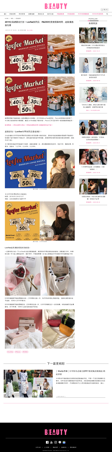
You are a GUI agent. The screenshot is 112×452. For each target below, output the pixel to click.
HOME (6, 18)
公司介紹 (38, 447)
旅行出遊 (50, 14)
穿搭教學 (18, 18)
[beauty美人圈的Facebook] (48, 442)
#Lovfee (10, 352)
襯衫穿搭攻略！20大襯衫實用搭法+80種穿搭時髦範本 (93, 47)
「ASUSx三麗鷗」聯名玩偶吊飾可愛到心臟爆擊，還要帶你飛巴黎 (93, 106)
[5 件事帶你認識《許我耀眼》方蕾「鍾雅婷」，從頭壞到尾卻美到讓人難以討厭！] (93, 157)
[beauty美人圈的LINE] (60, 442)
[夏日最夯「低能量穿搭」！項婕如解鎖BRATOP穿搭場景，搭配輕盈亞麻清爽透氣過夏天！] (93, 65)
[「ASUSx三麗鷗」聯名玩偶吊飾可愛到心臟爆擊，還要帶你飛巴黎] (93, 95)
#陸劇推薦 (60, 14)
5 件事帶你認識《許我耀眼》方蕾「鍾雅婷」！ (93, 168)
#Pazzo (17, 352)
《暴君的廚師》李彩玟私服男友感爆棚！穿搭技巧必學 (93, 198)
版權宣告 (63, 447)
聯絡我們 (55, 447)
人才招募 (46, 447)
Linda (31, 30)
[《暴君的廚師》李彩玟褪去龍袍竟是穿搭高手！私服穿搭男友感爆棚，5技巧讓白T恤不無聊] (93, 186)
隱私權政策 (73, 447)
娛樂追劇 (31, 14)
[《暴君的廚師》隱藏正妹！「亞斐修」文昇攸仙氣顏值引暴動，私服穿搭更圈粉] (93, 127)
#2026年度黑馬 (97, 14)
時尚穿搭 (22, 14)
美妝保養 (12, 14)
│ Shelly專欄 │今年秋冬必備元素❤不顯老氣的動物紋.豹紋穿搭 (80, 372)
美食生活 (41, 14)
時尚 (12, 18)
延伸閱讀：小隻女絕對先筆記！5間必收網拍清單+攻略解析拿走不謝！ (29, 125)
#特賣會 (25, 352)
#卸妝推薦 (71, 14)
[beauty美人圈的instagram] (56, 442)
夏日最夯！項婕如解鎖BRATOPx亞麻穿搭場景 (93, 76)
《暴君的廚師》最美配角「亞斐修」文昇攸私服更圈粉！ (93, 138)
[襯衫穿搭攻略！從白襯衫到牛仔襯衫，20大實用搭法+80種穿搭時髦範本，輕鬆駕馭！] (93, 35)
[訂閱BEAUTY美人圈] (64, 442)
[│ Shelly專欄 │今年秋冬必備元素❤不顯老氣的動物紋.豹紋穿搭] (28, 383)
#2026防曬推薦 (83, 14)
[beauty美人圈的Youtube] (52, 442)
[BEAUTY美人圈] (56, 6)
